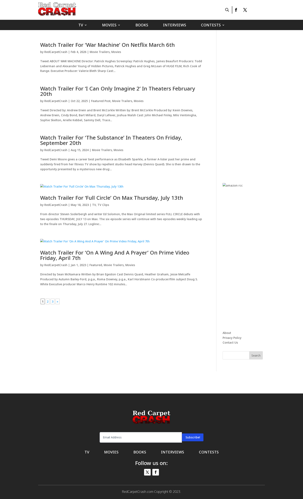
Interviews (174, 25)
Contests (211, 25)
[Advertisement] (253, 104)
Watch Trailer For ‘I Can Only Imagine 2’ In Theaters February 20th (117, 91)
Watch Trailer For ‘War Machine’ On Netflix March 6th (107, 44)
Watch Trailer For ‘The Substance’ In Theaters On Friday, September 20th (111, 140)
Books (141, 25)
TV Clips (103, 205)
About (227, 333)
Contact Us (230, 342)
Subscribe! (193, 437)
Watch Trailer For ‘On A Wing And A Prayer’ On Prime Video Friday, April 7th (114, 255)
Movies (109, 25)
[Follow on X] (245, 10)
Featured (95, 265)
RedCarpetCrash (55, 52)
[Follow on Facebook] (236, 10)
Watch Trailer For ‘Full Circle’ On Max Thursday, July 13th (111, 197)
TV (80, 25)
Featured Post (100, 101)
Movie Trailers (100, 52)
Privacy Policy (232, 338)
